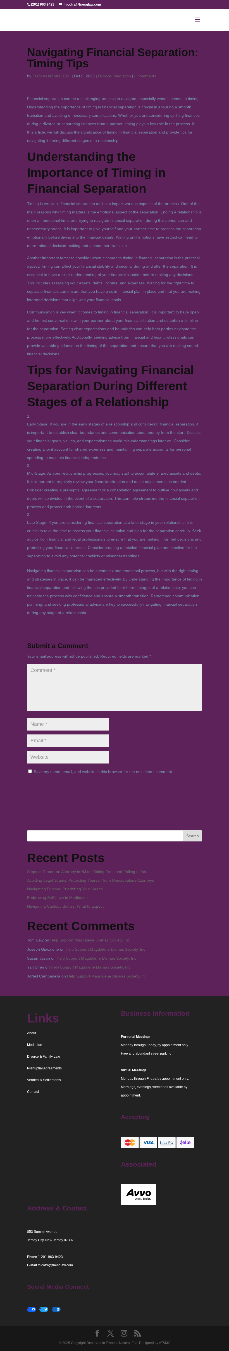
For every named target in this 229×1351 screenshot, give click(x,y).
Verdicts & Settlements (44, 1080)
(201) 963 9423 (42, 4)
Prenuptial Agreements (44, 1068)
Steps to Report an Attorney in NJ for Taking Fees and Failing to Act (86, 871)
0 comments (145, 76)
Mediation (122, 76)
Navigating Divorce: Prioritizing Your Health (65, 889)
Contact (33, 1092)
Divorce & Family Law (43, 1057)
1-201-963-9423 (50, 1257)
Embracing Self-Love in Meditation (57, 897)
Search (192, 836)
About (31, 1033)
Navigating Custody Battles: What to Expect (65, 906)
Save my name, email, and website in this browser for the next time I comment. (103, 771)
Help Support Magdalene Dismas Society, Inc (90, 940)
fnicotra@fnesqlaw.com (55, 1265)
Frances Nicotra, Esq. (51, 76)
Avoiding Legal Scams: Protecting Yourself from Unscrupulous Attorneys (90, 880)
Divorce (104, 76)
